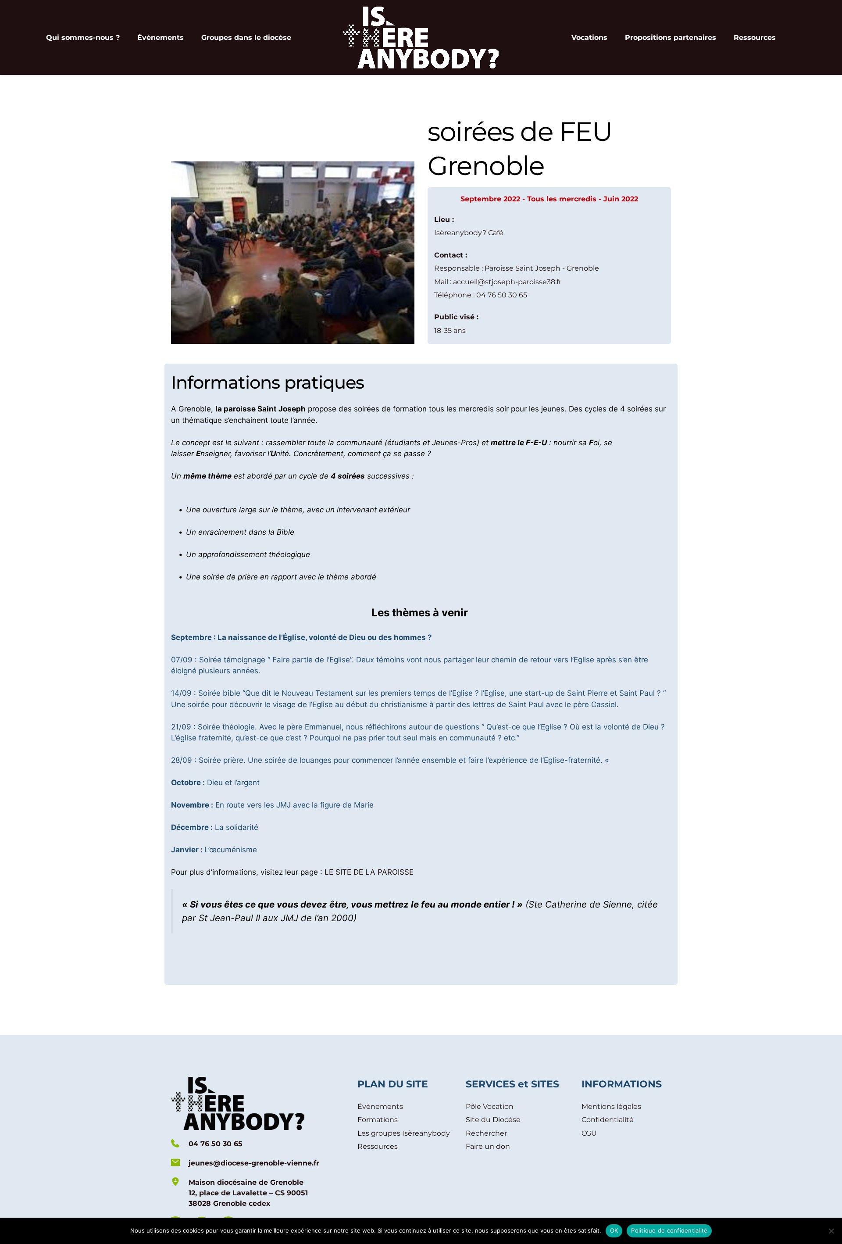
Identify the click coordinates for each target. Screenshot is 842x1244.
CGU (589, 1133)
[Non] (831, 1230)
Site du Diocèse (493, 1119)
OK (614, 1230)
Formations (377, 1119)
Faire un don (488, 1146)
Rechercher (486, 1133)
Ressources (377, 1146)
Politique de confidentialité (669, 1230)
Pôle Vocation (490, 1106)
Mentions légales (611, 1106)
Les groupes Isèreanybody (403, 1133)
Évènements (380, 1106)
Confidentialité (608, 1119)
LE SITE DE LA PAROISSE (369, 872)
